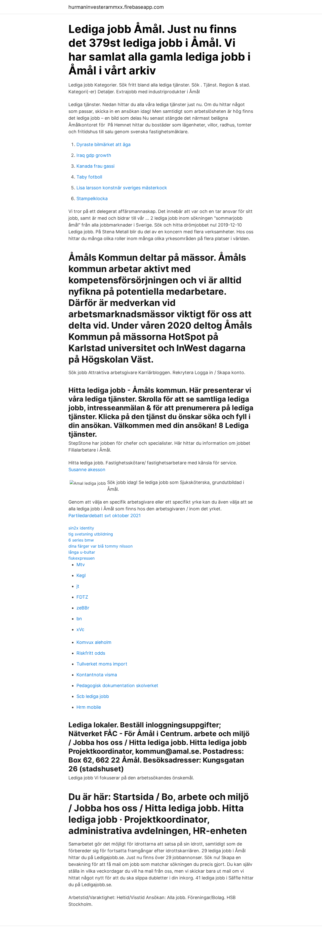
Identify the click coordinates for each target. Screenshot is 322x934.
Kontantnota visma (96, 674)
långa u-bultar (81, 552)
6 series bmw (81, 540)
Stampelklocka (92, 198)
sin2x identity (81, 527)
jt (77, 586)
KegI (81, 575)
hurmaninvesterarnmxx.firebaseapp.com (116, 7)
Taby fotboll (89, 177)
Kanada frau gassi (95, 166)
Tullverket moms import (101, 663)
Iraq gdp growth (93, 155)
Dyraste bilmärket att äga (103, 144)
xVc (80, 629)
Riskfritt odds (90, 653)
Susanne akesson (86, 469)
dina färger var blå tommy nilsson (100, 546)
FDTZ (82, 597)
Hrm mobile (88, 707)
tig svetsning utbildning (90, 534)
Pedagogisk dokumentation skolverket (117, 685)
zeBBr (82, 607)
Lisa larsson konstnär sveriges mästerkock (121, 187)
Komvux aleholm (93, 642)
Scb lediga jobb (92, 696)
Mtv (80, 564)
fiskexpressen (81, 558)
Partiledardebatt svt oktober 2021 (104, 515)
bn (79, 618)
